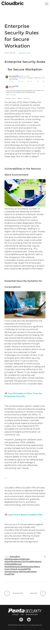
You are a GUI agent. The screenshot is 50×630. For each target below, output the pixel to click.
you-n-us (26, 53)
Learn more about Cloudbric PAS (25, 514)
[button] (46, 4)
